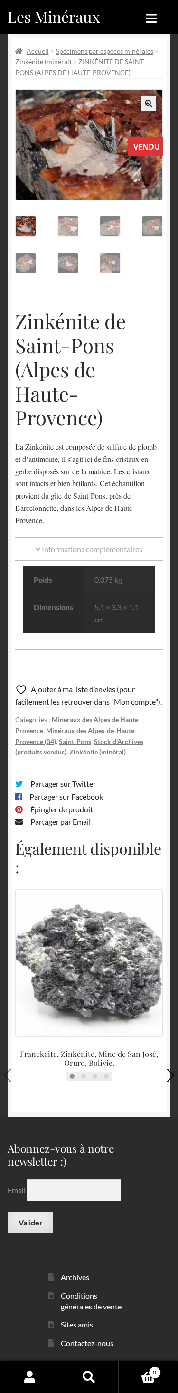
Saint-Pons (75, 741)
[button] (148, 103)
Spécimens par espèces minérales (104, 51)
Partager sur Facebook (66, 796)
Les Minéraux (54, 16)
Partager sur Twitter (63, 783)
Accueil (38, 51)
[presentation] (10, 1075)
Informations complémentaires (91, 549)
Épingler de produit (61, 809)
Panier (137, 1369)
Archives (75, 1276)
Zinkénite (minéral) (43, 61)
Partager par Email (60, 821)
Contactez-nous (87, 1342)
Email (17, 1189)
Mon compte (29, 1377)
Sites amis (77, 1324)
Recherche (89, 1377)
